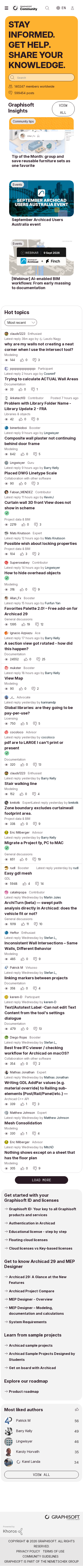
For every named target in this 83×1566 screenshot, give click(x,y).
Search (47, 8)
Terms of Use (53, 1551)
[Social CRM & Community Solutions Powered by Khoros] (12, 1530)
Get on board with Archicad (32, 1368)
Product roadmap (24, 1391)
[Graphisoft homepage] (62, 1518)
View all (63, 109)
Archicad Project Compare (31, 1291)
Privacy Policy (28, 1551)
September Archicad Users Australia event (37, 222)
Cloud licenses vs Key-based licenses (40, 1248)
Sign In (74, 8)
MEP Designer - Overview (31, 1299)
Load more (41, 1180)
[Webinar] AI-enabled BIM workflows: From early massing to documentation (41, 283)
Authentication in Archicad (32, 1223)
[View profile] (6, 333)
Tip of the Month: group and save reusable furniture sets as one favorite (41, 161)
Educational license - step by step (38, 1231)
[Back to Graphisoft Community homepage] (26, 8)
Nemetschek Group (63, 1561)
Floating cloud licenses (28, 1240)
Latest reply (12, 339)
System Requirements (28, 1322)
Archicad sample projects (31, 1345)
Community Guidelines (41, 1556)
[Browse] (7, 8)
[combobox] (41, 77)
